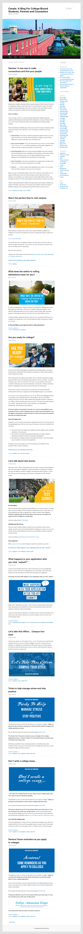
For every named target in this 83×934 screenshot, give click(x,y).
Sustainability (63, 173)
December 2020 (64, 111)
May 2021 (62, 104)
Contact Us (22, 57)
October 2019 (63, 133)
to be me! (22, 145)
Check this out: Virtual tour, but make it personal (22, 260)
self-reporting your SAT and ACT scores (28, 537)
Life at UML (19, 190)
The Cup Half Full (64, 175)
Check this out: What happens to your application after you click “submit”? (29, 548)
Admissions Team (17, 329)
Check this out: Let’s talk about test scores (20, 450)
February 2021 (63, 109)
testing (31, 551)
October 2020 (63, 115)
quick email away (17, 544)
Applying (15, 190)
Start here (42, 732)
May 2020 (62, 121)
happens (17, 145)
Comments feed (64, 186)
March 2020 (63, 125)
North (61, 167)
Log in (61, 183)
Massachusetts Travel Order (39, 254)
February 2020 (63, 126)
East (61, 158)
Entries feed (63, 184)
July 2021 (62, 103)
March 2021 (63, 108)
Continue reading (13, 328)
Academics (62, 153)
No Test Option (24, 520)
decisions (32, 622)
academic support (25, 453)
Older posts (11, 922)
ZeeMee (19, 118)
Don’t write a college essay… (22, 760)
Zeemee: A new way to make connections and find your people (67, 73)
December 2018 (64, 147)
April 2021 (62, 106)
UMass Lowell (32, 641)
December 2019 (64, 130)
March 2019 (63, 144)
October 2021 (63, 99)
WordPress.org (64, 188)
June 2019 (62, 140)
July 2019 (62, 138)
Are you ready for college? (21, 337)
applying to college (25, 551)
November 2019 (64, 132)
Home (10, 57)
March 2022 (63, 98)
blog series (32, 753)
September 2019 (64, 135)
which (13, 145)
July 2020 (62, 118)
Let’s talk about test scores (21, 460)
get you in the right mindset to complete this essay (40, 815)
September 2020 (64, 116)
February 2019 (63, 145)
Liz (15, 201)
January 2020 (63, 128)
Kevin (15, 74)
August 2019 (63, 137)
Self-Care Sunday (64, 170)
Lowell (61, 165)
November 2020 (64, 113)
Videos (61, 177)
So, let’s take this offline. (14, 238)
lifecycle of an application (40, 622)
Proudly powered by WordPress (41, 928)
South (61, 172)
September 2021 (64, 101)
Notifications (63, 168)
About (15, 57)
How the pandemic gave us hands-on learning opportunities (67, 85)
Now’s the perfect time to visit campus (27, 197)
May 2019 (62, 142)
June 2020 (62, 120)
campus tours (24, 680)
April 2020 (62, 123)
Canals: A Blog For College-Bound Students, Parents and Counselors (28, 10)
